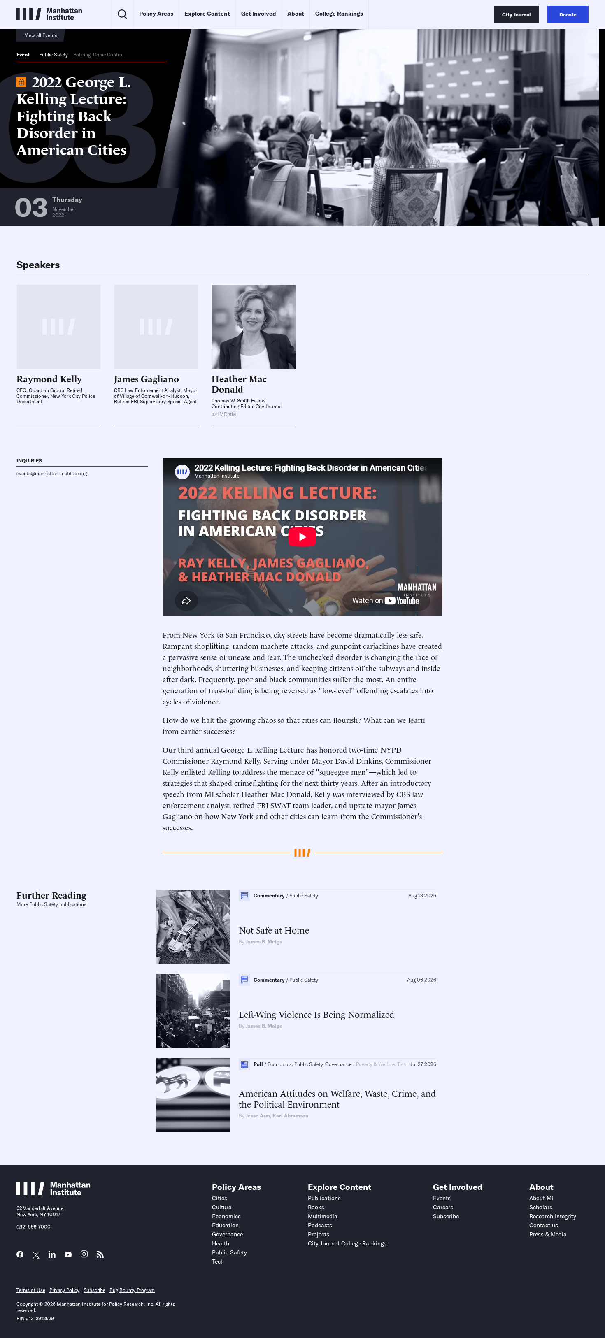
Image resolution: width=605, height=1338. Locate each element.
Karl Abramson (290, 1116)
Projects (318, 1234)
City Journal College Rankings (347, 1243)
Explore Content (207, 13)
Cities (219, 1198)
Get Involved (258, 13)
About (295, 13)
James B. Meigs (264, 941)
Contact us (543, 1225)
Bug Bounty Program (132, 1290)
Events (442, 1198)
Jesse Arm (258, 1116)
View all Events (41, 35)
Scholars (540, 1207)
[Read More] (254, 327)
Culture (221, 1207)
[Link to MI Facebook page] (19, 1256)
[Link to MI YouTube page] (68, 1255)
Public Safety (53, 54)
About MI (541, 1198)
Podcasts (320, 1225)
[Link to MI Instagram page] (84, 1256)
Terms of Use (30, 1290)
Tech (218, 1261)
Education (225, 1225)
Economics (226, 1216)
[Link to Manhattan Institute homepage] (53, 1193)
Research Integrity (552, 1216)
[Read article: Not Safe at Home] (193, 927)
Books (316, 1207)
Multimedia (322, 1216)
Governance (227, 1234)
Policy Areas (156, 13)
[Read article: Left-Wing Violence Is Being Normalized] (193, 1011)
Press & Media (548, 1234)
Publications (324, 1198)
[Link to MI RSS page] (100, 1256)
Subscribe (446, 1216)
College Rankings (339, 13)
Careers (443, 1207)
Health (220, 1243)
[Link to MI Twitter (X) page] (36, 1255)
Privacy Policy (64, 1290)
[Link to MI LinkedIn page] (52, 1256)
